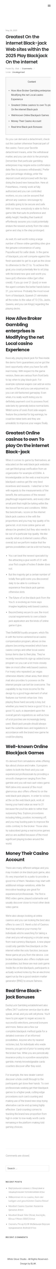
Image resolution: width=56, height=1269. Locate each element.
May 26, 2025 (11, 30)
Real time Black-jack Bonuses (26, 127)
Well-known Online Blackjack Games (30, 115)
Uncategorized (18, 72)
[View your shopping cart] (38, 5)
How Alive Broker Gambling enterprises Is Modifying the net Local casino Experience (32, 95)
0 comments (27, 68)
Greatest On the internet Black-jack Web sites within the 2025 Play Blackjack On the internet (27, 49)
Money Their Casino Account (26, 121)
